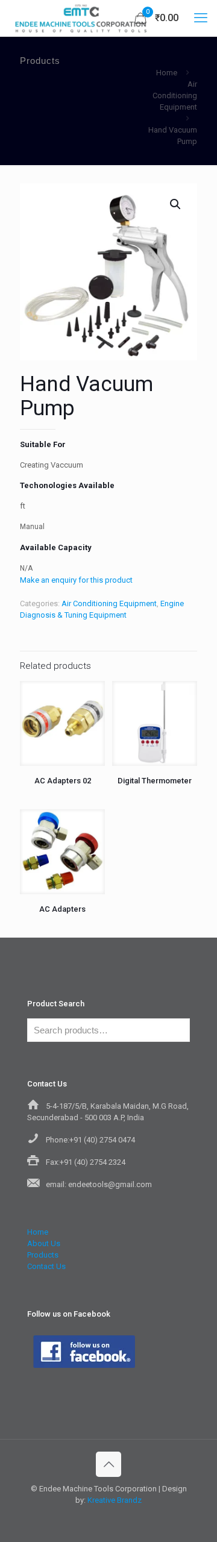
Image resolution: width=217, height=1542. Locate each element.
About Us (43, 1243)
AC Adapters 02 (62, 780)
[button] (176, 204)
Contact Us (46, 1266)
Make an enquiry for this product (76, 580)
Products (42, 1254)
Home (166, 72)
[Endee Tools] (80, 18)
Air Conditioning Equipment (175, 95)
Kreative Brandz (114, 1500)
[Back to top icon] (108, 1464)
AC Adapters (62, 909)
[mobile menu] (200, 18)
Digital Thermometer (155, 780)
